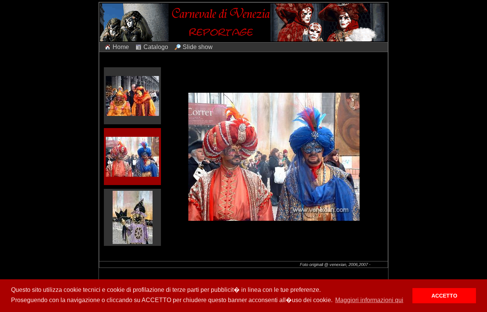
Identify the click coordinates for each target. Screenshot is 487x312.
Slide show (198, 47)
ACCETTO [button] (444, 296)
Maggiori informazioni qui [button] (369, 300)
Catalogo (155, 47)
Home (121, 47)
